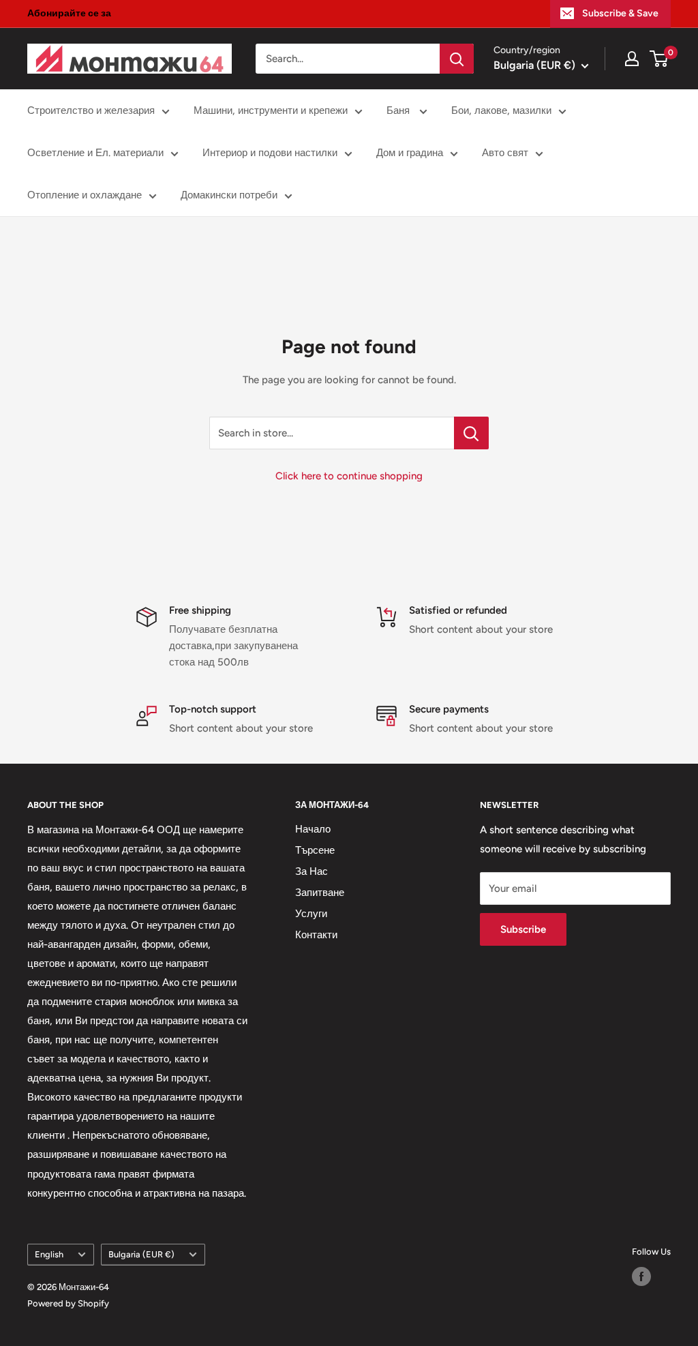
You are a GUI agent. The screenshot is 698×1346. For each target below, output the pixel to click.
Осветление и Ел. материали (95, 153)
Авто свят (505, 153)
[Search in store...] (471, 433)
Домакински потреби (229, 195)
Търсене (315, 850)
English (49, 1254)
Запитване (319, 892)
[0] (659, 58)
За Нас (311, 871)
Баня (399, 110)
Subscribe (523, 929)
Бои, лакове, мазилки (501, 110)
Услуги (311, 914)
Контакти (316, 935)
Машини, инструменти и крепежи (271, 110)
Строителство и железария (91, 110)
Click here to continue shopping (349, 476)
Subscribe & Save (620, 13)
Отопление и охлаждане (84, 195)
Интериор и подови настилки (269, 153)
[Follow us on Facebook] (641, 1276)
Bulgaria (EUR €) (141, 1254)
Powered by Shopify (68, 1303)
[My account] (632, 58)
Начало (313, 829)
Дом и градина (409, 153)
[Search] (457, 59)
